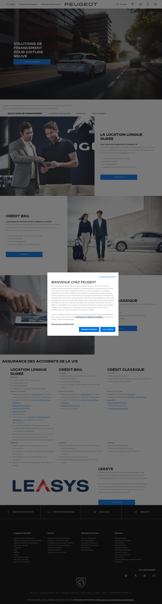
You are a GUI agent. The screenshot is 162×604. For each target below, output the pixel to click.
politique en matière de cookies (89, 317)
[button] (108, 276)
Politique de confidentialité (62, 324)
